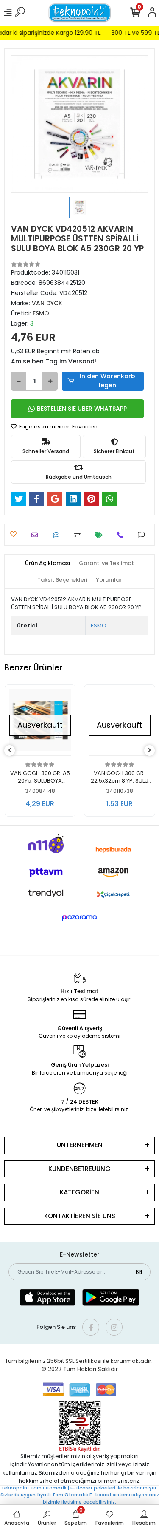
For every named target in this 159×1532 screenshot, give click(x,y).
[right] (149, 750)
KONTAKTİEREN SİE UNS (79, 1215)
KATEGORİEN (79, 1192)
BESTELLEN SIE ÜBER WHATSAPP (82, 408)
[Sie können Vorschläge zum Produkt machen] (143, 535)
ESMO (98, 625)
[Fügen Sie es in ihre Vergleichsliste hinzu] (79, 535)
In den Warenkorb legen (107, 380)
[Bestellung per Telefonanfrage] (122, 535)
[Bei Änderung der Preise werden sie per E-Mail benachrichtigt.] (100, 535)
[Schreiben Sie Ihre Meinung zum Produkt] (58, 535)
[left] (10, 750)
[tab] (47, 563)
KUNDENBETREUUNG (79, 1168)
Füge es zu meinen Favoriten (58, 427)
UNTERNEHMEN (80, 1144)
